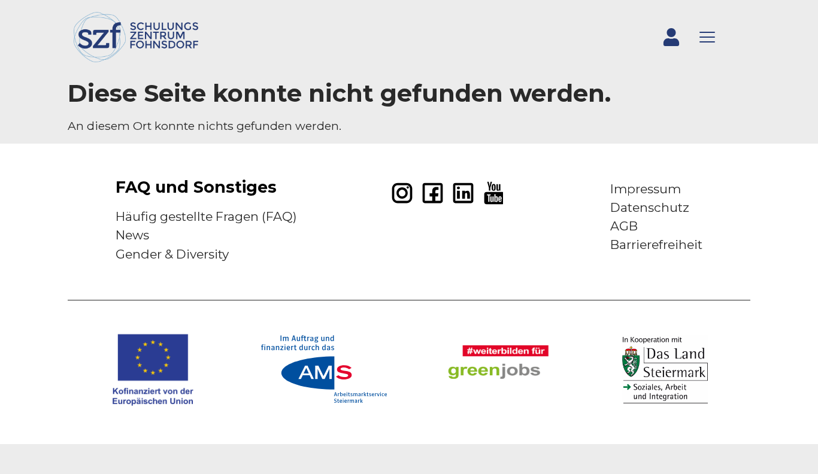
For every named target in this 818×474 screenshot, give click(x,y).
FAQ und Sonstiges (196, 187)
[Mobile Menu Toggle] (707, 37)
